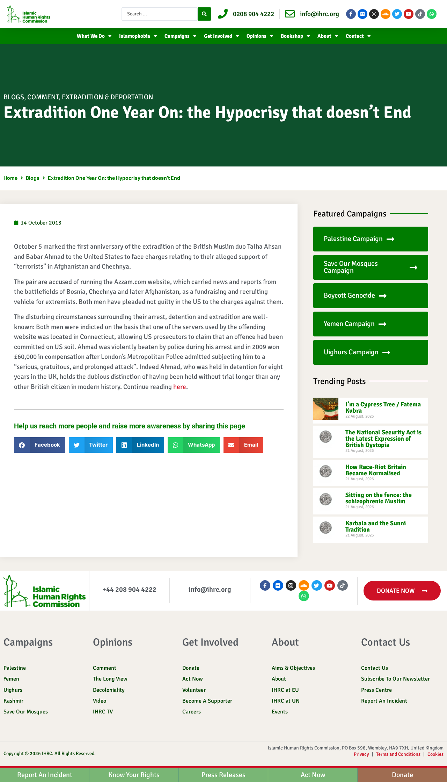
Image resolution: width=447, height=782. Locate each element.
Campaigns (177, 36)
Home (10, 178)
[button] (39, 445)
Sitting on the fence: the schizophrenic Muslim (378, 498)
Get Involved (218, 36)
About (324, 36)
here (179, 387)
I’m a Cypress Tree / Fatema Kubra (383, 407)
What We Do (91, 36)
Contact (355, 36)
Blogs (13, 97)
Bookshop (292, 36)
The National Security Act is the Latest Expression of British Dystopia (383, 438)
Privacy (361, 754)
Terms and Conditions (398, 754)
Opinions (256, 36)
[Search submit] (204, 14)
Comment (43, 97)
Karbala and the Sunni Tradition (375, 526)
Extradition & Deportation (107, 97)
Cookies (435, 754)
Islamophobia (134, 36)
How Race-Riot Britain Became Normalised (375, 470)
